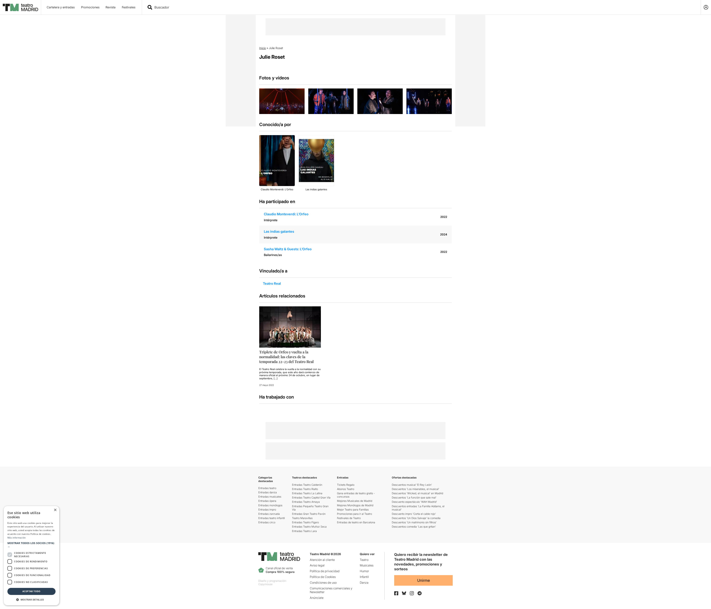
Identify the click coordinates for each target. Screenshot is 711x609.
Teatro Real (272, 283)
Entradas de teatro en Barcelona (356, 522)
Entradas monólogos (270, 505)
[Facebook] (396, 593)
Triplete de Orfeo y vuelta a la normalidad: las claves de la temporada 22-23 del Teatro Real (286, 356)
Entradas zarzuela (269, 513)
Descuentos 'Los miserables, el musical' (415, 489)
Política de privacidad (325, 571)
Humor (364, 571)
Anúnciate (316, 598)
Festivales (128, 7)
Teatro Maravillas (302, 518)
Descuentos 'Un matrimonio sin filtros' (414, 522)
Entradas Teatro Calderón (307, 484)
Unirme (423, 580)
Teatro (364, 560)
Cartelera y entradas (61, 7)
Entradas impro (267, 509)
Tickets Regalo (345, 484)
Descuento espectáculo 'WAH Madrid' (414, 501)
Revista (111, 7)
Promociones (90, 7)
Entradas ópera (267, 500)
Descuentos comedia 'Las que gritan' (414, 526)
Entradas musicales (269, 496)
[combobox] (424, 7)
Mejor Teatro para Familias (353, 509)
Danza (364, 582)
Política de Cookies (323, 577)
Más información (16, 537)
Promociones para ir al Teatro (354, 513)
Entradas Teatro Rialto (305, 489)
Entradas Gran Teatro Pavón (309, 513)
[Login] (706, 7)
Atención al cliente (322, 560)
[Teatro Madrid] (20, 7)
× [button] (55, 510)
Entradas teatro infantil (271, 518)
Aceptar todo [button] (31, 591)
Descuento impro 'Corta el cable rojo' (414, 513)
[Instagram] (412, 593)
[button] (31, 544)
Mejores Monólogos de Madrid (355, 505)
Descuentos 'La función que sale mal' (414, 497)
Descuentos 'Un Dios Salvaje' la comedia (416, 518)
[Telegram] (420, 593)
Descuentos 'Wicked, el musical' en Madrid (417, 493)
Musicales (366, 565)
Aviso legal (317, 565)
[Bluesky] (404, 593)
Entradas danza (267, 492)
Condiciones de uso (323, 582)
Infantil (364, 577)
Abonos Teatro (345, 489)
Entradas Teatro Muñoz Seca (309, 526)
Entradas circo (266, 522)
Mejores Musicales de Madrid (354, 500)
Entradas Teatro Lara (304, 531)
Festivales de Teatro (349, 518)
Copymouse (265, 584)
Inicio (262, 48)
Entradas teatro (267, 488)
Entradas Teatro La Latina (307, 493)
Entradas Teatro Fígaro (305, 522)
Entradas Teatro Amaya (306, 501)
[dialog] (31, 555)
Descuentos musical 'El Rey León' (412, 484)
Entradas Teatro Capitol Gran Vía (311, 497)
